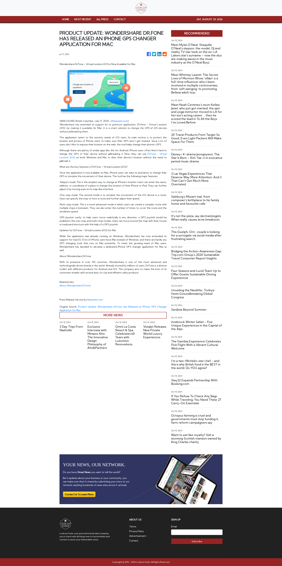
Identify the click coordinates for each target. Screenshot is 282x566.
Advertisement (137, 535)
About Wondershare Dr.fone (75, 285)
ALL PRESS (102, 19)
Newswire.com (120, 120)
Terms (132, 526)
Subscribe (197, 541)
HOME (65, 19)
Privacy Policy (136, 531)
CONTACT (120, 19)
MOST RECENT (82, 19)
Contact (133, 540)
